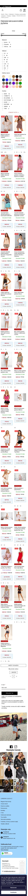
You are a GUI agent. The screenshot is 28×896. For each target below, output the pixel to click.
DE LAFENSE (8, 98)
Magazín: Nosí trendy (6, 801)
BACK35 (7, 148)
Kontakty (3, 810)
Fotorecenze (4, 808)
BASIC (7, 93)
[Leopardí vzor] (6, 83)
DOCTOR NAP (8, 100)
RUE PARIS (8, 104)
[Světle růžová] (10, 86)
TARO (6, 108)
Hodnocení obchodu (6, 815)
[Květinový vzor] (20, 79)
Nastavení (13, 887)
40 (1, 545)
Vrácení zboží (4, 803)
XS (6, 53)
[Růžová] (3, 86)
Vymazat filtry (12, 112)
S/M (6, 57)
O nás (2, 812)
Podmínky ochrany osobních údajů (9, 821)
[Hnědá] (13, 76)
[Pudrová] (13, 86)
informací (17, 884)
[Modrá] (6, 79)
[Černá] (16, 76)
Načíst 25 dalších (13, 665)
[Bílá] (6, 76)
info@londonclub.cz (9, 871)
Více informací (4, 849)
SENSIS (7, 106)
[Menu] (24, 10)
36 (1, 427)
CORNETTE (8, 96)
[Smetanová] (10, 76)
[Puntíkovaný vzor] (16, 79)
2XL (6, 68)
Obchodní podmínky (6, 819)
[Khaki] (16, 83)
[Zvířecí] (3, 83)
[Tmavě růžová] (6, 86)
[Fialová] (13, 83)
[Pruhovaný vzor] (10, 83)
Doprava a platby (5, 806)
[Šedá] (20, 76)
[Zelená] (20, 83)
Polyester (7, 44)
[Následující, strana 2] (13, 676)
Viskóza (7, 46)
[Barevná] (20, 86)
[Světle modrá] (10, 79)
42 (15, 387)
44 (15, 427)
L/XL (6, 63)
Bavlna (7, 42)
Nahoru (14, 672)
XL (6, 65)
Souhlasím (13, 892)
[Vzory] (13, 79)
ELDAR (6, 102)
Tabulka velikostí (5, 823)
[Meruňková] (16, 86)
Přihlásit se (9, 693)
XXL (9, 271)
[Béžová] (3, 76)
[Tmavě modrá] (3, 79)
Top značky (4, 817)
